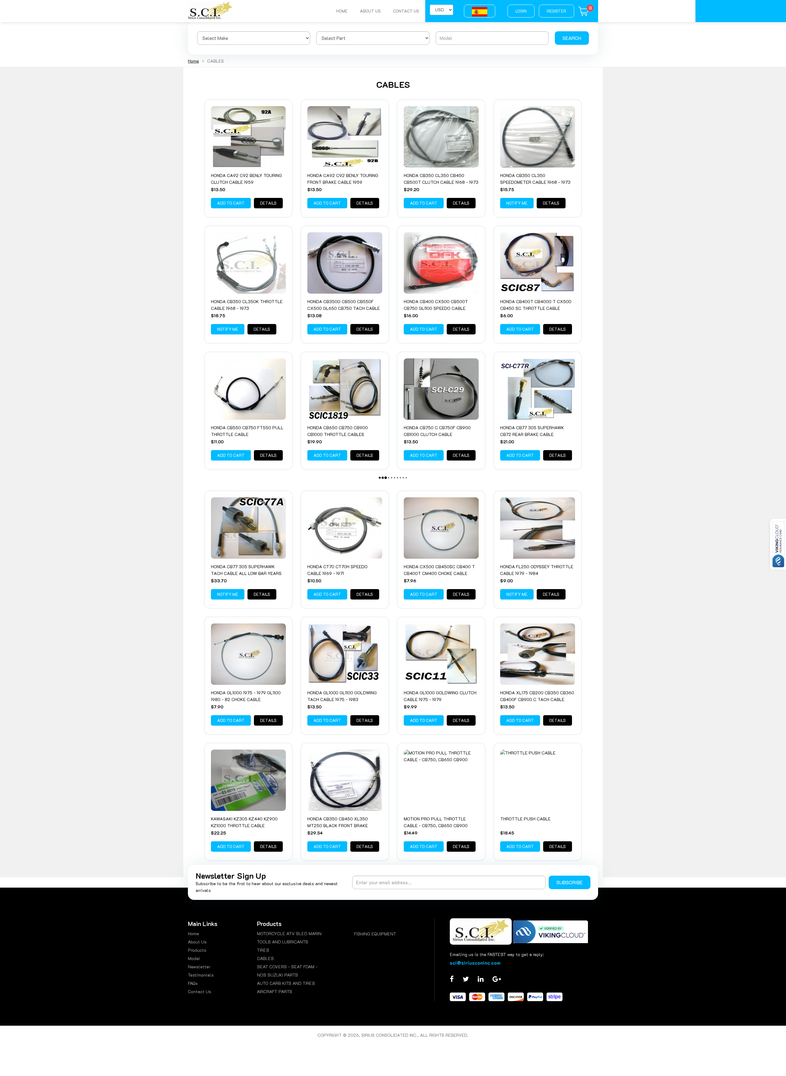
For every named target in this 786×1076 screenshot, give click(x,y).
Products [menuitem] (197, 950)
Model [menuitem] (194, 958)
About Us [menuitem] (197, 942)
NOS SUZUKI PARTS (277, 975)
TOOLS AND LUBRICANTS (282, 942)
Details (268, 203)
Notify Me (516, 203)
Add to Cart (231, 203)
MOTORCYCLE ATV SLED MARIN (289, 933)
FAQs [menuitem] (193, 983)
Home (342, 10)
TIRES (263, 950)
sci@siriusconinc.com (475, 962)
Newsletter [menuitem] (199, 967)
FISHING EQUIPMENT (375, 934)
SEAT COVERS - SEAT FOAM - (287, 967)
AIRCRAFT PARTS (274, 991)
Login (521, 10)
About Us (370, 10)
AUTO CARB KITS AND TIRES (286, 983)
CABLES (265, 958)
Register (556, 10)
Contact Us (406, 10)
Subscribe (569, 882)
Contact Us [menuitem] (199, 991)
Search (571, 38)
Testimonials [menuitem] (201, 975)
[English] (479, 11)
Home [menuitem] (193, 933)
